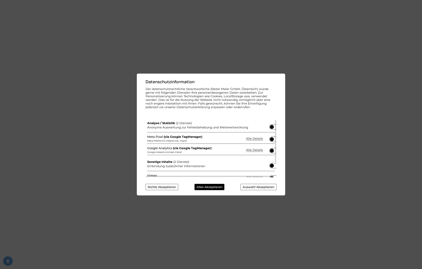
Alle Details (254, 138)
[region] (211, 148)
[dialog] (211, 134)
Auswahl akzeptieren (258, 187)
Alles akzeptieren (209, 187)
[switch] (272, 126)
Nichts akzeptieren (162, 187)
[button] (272, 127)
